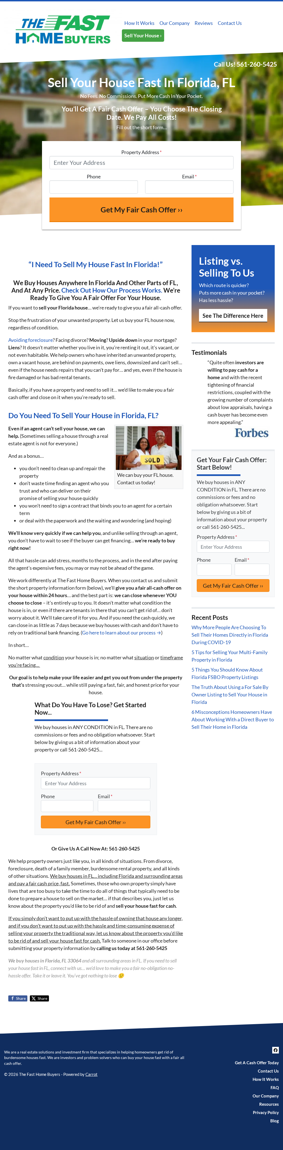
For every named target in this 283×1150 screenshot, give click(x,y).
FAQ (275, 1087)
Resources (269, 1104)
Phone (94, 176)
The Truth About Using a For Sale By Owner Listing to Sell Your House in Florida (230, 694)
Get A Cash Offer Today (257, 1062)
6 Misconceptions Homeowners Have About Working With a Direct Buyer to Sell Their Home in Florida (233, 719)
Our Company (174, 23)
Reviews (204, 23)
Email (189, 176)
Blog (274, 1120)
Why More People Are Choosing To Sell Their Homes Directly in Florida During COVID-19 (230, 634)
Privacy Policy (266, 1112)
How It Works (139, 23)
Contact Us (230, 23)
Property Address (141, 152)
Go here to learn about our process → (121, 632)
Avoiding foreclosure (30, 340)
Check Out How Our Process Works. (111, 290)
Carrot (91, 1074)
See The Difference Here (233, 315)
